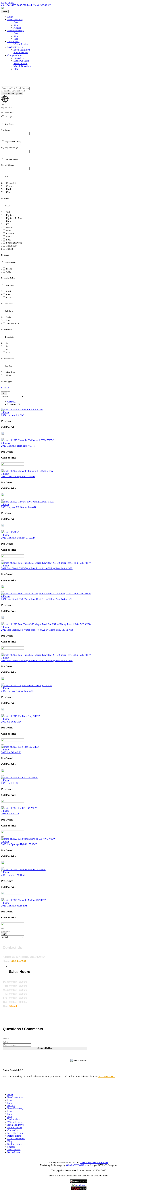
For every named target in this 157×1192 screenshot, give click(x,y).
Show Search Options (12, 94)
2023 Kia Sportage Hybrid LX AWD (19, 844)
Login (4, 2)
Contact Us (18, 58)
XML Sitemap (14, 1149)
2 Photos (5, 443)
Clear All (11, 401)
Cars (15, 22)
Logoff (11, 2)
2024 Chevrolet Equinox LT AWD (18, 476)
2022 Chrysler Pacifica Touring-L (17, 691)
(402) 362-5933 (8, 5)
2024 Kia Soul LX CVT (13, 415)
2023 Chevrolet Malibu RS (14, 905)
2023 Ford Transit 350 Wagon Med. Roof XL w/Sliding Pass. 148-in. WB (37, 629)
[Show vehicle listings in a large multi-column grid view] (5, 391)
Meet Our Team (21, 60)
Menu (4, 11)
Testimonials (13, 41)
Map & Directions (22, 66)
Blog (15, 69)
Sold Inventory (14, 1144)
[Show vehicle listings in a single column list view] (2, 391)
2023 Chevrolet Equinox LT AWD (18, 537)
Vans (15, 38)
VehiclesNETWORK (76, 1165)
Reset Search (5, 388)
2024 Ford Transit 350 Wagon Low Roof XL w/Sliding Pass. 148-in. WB (37, 660)
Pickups (17, 27)
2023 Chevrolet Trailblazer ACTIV (18, 445)
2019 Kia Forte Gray (11, 721)
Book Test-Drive (21, 49)
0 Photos (5, 596)
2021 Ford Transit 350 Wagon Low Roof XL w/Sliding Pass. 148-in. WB (37, 568)
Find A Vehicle (20, 52)
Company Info (14, 55)
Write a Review (21, 44)
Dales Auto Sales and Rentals (94, 1162)
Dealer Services (15, 47)
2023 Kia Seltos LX (11, 752)
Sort (4, 393)
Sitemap (11, 1146)
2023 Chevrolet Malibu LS (14, 875)
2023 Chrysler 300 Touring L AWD (18, 507)
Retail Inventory (15, 19)
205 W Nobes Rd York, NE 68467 (33, 5)
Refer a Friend (20, 63)
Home (10, 16)
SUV (16, 25)
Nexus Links (13, 1152)
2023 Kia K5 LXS (10, 783)
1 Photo (5, 412)
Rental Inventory (15, 30)
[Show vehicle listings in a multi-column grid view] (8, 391)
